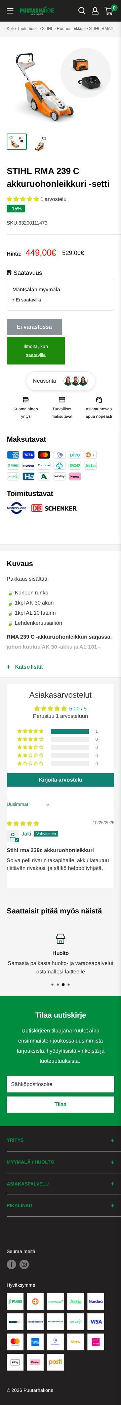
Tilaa (60, 1104)
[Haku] (82, 10)
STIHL (47, 28)
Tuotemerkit (28, 28)
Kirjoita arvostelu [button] (60, 780)
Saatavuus (27, 272)
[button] (23, 199)
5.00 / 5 (78, 708)
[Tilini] (95, 10)
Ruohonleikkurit (71, 28)
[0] (109, 11)
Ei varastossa (34, 327)
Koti (10, 28)
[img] (23, 823)
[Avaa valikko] (10, 10)
